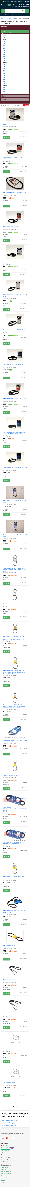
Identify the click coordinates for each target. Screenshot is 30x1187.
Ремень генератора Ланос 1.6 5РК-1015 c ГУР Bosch (15, 295)
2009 (4, 83)
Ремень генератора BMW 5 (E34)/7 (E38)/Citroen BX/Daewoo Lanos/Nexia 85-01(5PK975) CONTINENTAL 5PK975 (14, 706)
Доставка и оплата (12, 1)
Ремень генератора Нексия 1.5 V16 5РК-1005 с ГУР (15, 158)
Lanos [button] (4, 100)
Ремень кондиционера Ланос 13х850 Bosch (14, 261)
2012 (4, 46)
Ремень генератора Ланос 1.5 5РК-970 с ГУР (14, 398)
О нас (2, 1182)
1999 (4, 92)
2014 (4, 50)
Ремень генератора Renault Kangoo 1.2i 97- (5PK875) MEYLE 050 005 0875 (14, 843)
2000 (4, 64)
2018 (4, 58)
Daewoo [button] (5, 96)
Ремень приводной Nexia (8, 1123)
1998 (4, 90)
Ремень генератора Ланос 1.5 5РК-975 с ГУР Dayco (14, 501)
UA (5, 1)
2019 (4, 61)
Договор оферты (5, 1175)
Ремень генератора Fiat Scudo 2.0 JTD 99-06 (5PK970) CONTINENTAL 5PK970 (14, 774)
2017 (4, 56)
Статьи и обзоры (5, 1178)
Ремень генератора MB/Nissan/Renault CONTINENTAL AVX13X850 (13, 877)
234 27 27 (19, 5)
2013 (4, 48)
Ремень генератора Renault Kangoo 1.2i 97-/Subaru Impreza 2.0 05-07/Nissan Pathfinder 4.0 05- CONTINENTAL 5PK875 (13, 638)
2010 (4, 42)
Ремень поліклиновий (9, 603)
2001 (4, 67)
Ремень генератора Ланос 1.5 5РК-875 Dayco (15, 467)
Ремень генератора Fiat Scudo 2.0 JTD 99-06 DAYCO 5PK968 (14, 911)
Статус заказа (4, 1167)
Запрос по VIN (5, 1152)
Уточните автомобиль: (5, 27)
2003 (4, 71)
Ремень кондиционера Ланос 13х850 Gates (14, 192)
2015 (4, 52)
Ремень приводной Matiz (8, 1122)
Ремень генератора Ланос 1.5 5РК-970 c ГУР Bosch (14, 123)
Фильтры (26, 105)
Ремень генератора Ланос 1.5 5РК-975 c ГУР (14, 329)
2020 (4, 38)
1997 (4, 87)
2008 (4, 81)
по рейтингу (4, 105)
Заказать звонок (5, 1150)
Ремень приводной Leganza (9, 1120)
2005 (4, 75)
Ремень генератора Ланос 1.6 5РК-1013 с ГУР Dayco (15, 535)
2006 (4, 77)
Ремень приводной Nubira (9, 1125)
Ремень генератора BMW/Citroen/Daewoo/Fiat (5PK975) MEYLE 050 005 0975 (14, 809)
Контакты (20, 1)
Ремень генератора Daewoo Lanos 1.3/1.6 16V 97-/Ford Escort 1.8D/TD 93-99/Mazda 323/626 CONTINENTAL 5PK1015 (14, 672)
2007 (4, 79)
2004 (4, 73)
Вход (27, 1)
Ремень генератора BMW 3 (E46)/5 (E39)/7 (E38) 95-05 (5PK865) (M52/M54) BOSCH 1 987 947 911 (15, 569)
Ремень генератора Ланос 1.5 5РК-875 (13, 364)
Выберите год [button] (7, 32)
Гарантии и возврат (6, 1173)
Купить (6, 137)
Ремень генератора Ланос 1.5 (11, 226)
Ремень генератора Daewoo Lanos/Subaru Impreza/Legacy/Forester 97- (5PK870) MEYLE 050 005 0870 (15, 740)
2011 (4, 44)
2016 (4, 54)
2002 (4, 69)
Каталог (3, 1180)
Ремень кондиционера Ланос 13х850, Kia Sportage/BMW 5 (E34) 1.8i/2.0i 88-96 (14, 433)
